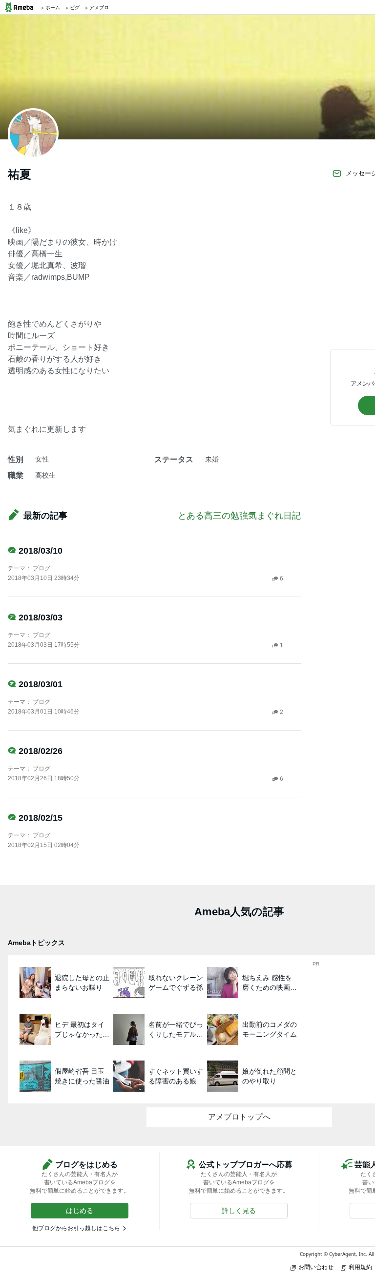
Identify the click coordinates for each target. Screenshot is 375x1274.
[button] (79, 1210)
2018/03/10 (40, 551)
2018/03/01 (40, 684)
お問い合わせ (315, 1267)
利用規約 (360, 1267)
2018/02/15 (40, 818)
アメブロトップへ (239, 1117)
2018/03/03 (40, 617)
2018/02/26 (40, 751)
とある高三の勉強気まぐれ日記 (239, 516)
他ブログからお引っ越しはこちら (76, 1228)
